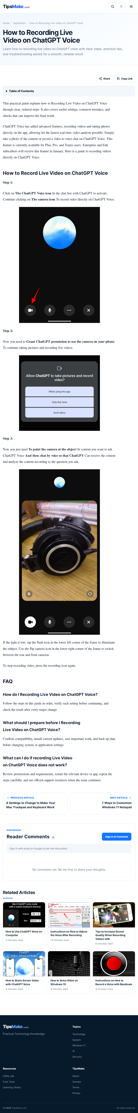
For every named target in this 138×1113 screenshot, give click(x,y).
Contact (76, 1081)
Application (19, 23)
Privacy (76, 1093)
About (75, 1076)
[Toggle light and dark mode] (122, 6)
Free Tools (9, 1081)
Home (6, 23)
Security (77, 1056)
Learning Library (12, 1087)
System (76, 1039)
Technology (78, 1034)
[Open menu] (131, 6)
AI (73, 1051)
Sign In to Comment (116, 836)
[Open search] (112, 6)
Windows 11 (79, 1045)
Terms (75, 1087)
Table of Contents (21, 91)
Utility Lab (8, 1076)
